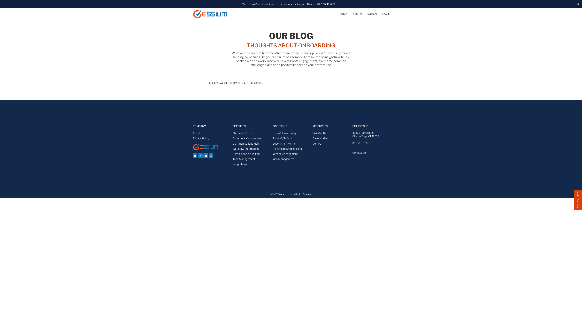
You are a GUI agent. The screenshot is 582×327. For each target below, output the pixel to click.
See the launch (326, 4)
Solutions (372, 14)
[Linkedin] (205, 155)
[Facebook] (195, 155)
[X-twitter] (200, 155)
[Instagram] (211, 155)
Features (357, 14)
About (385, 14)
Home (343, 14)
